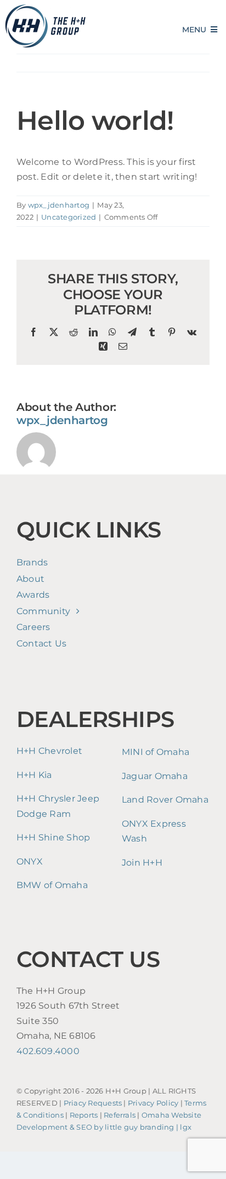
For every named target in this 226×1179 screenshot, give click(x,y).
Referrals (119, 1115)
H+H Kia (34, 775)
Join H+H (142, 862)
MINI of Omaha (155, 752)
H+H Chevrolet (49, 751)
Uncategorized (68, 217)
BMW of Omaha (52, 885)
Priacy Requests (93, 1103)
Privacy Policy (153, 1103)
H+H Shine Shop (53, 837)
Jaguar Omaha (155, 776)
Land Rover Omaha (165, 799)
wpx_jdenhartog (58, 205)
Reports (84, 1115)
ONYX (29, 861)
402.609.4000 (48, 1051)
